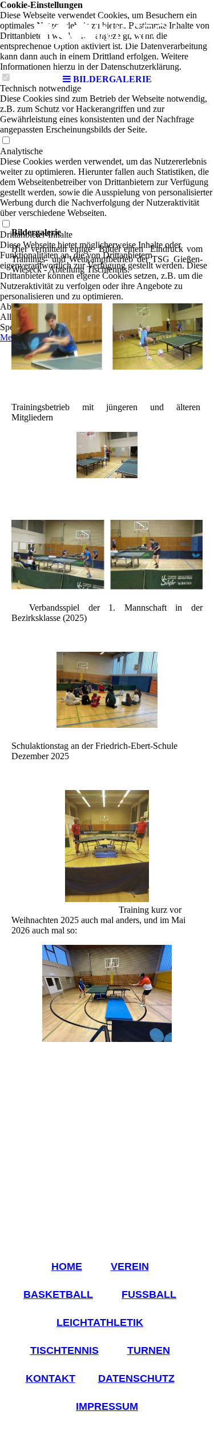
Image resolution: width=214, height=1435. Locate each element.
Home (66, 1266)
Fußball (149, 1294)
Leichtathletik (99, 1322)
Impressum (107, 1406)
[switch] (5, 141)
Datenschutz (136, 1378)
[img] (107, 34)
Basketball (58, 1294)
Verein (130, 1266)
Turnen (148, 1350)
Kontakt (50, 1378)
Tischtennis (64, 1350)
